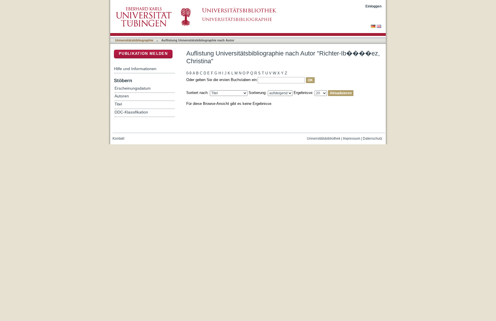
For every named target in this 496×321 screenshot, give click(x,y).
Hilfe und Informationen (135, 68)
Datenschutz (372, 139)
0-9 (188, 73)
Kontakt (118, 139)
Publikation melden (143, 53)
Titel (118, 104)
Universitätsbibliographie (134, 40)
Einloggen (373, 6)
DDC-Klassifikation (131, 112)
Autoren (122, 96)
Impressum (351, 139)
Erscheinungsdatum (133, 88)
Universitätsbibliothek (323, 139)
